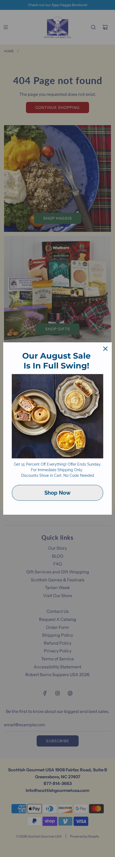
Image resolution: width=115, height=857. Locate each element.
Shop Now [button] (57, 493)
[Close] (105, 348)
